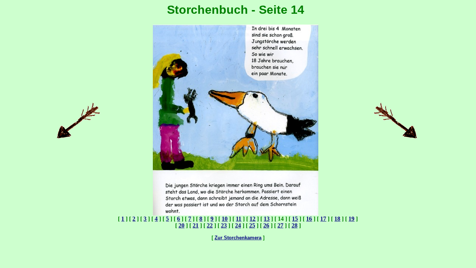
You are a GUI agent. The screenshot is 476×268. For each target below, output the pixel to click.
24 (238, 225)
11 (238, 219)
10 (225, 219)
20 (181, 225)
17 (323, 219)
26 (266, 225)
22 (210, 225)
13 (267, 219)
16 (309, 219)
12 (252, 219)
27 (280, 225)
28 (295, 225)
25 (252, 225)
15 (295, 219)
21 (196, 225)
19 (351, 219)
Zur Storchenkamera (238, 237)
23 (224, 225)
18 (337, 219)
